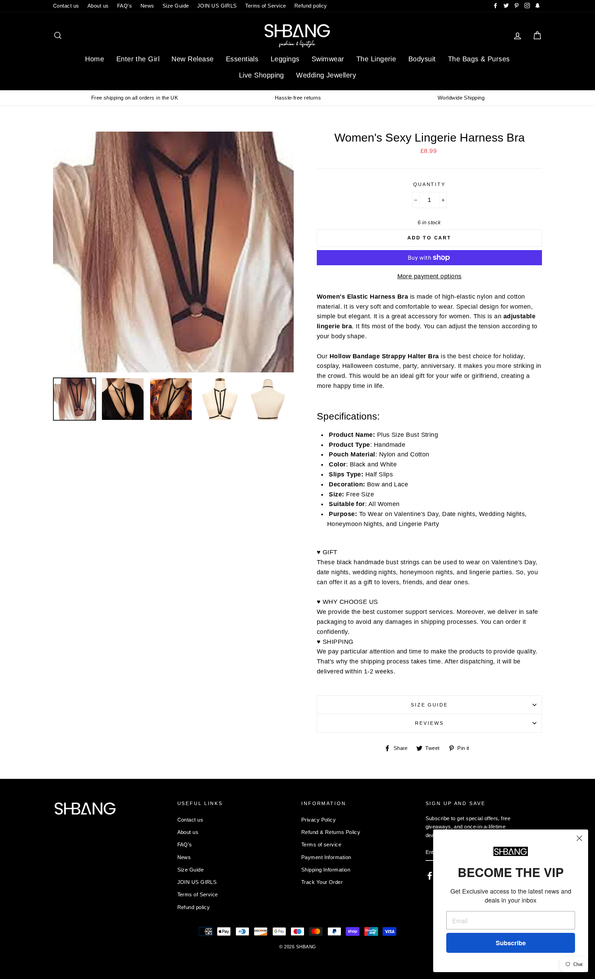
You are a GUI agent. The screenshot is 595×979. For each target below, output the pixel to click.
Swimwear (328, 59)
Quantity (429, 184)
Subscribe (511, 942)
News (147, 6)
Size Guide (176, 6)
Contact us (66, 6)
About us (98, 6)
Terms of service (321, 844)
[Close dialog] (579, 838)
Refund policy (310, 6)
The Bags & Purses (479, 59)
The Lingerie (376, 59)
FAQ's (124, 6)
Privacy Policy (318, 820)
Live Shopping (261, 75)
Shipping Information (325, 870)
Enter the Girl (137, 59)
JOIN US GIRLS (217, 6)
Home (94, 59)
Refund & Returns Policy (330, 832)
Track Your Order (322, 882)
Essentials (242, 59)
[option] (134, 98)
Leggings (285, 59)
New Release (192, 59)
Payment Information (326, 857)
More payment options (429, 276)
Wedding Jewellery (326, 75)
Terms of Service (265, 6)
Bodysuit (422, 59)
